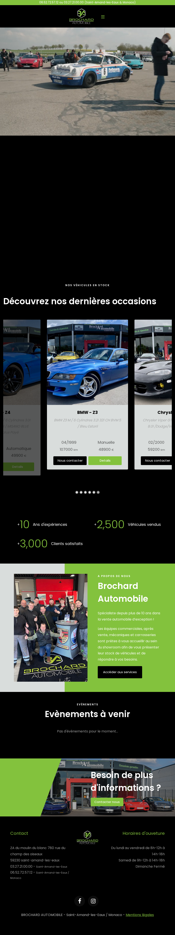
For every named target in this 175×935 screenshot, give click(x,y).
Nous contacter (70, 460)
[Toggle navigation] (103, 16)
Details (17, 466)
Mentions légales (140, 914)
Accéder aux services (120, 672)
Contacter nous (107, 802)
